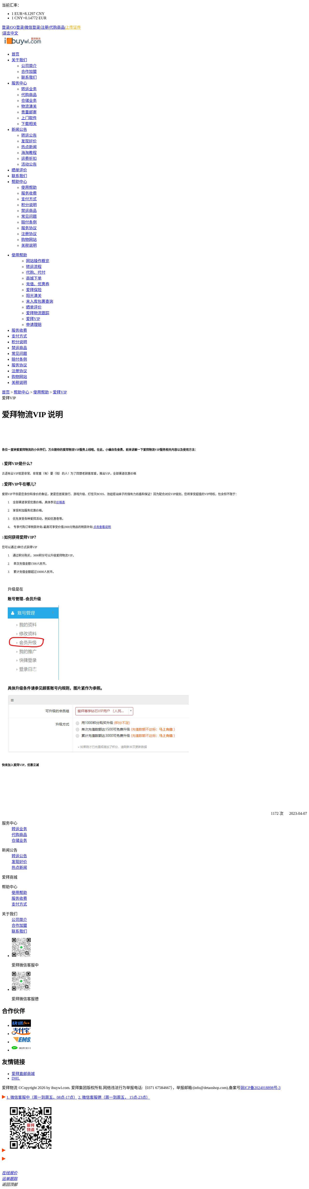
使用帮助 (29, 187)
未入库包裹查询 (39, 301)
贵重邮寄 (29, 112)
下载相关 (29, 124)
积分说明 (29, 205)
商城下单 (34, 278)
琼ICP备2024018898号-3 (260, 1088)
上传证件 (73, 27)
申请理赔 (34, 325)
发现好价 (29, 141)
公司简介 (29, 66)
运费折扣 (29, 158)
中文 (14, 33)
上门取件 (29, 118)
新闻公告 (19, 129)
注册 (45, 27)
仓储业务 (29, 100)
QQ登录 (17, 27)
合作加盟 (29, 72)
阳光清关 (34, 296)
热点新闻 (29, 147)
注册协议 (29, 234)
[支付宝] (21, 1034)
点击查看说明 (102, 527)
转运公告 (29, 135)
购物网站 (29, 240)
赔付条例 (29, 222)
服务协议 (29, 228)
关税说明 (29, 245)
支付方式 (29, 199)
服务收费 (29, 193)
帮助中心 (19, 182)
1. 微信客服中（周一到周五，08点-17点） (42, 1097)
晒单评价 (19, 170)
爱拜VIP (33, 319)
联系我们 (29, 77)
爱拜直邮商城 (23, 1074)
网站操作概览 (37, 261)
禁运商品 (29, 211)
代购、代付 (35, 272)
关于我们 (19, 60)
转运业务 (29, 89)
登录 (6, 27)
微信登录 (32, 27)
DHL (16, 1078)
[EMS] (21, 1042)
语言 (6, 33)
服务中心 (19, 83)
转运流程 (34, 267)
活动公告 (29, 164)
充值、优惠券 (37, 284)
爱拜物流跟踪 (37, 313)
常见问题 (29, 216)
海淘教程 (29, 153)
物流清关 (29, 106)
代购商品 (57, 27)
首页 (15, 54)
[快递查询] (21, 1025)
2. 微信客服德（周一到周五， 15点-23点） (114, 1097)
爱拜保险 (34, 290)
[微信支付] (21, 1050)
